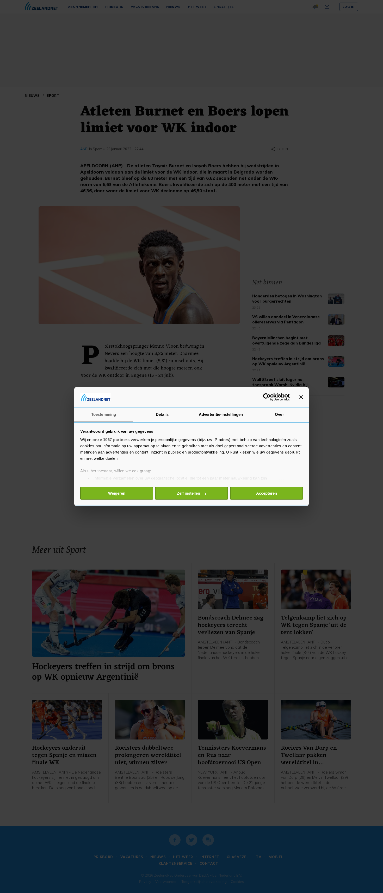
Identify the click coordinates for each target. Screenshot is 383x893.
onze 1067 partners (110, 439)
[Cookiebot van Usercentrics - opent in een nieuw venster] (267, 397)
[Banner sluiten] (301, 397)
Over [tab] (279, 414)
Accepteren (266, 493)
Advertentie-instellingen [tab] (221, 414)
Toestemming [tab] (103, 414)
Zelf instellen (188, 493)
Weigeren (116, 493)
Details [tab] (162, 414)
